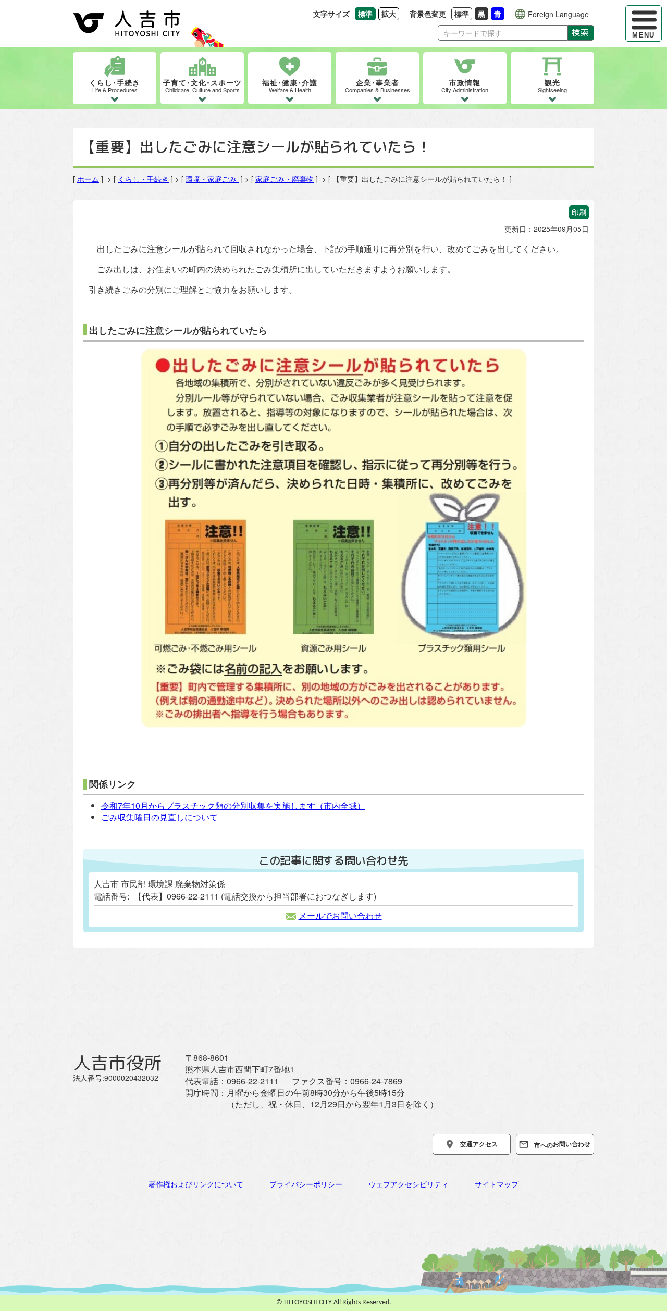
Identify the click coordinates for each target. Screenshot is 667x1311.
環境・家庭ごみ (212, 178)
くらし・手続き (143, 178)
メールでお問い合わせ (340, 915)
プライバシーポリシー (305, 1184)
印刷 (579, 212)
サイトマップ (496, 1184)
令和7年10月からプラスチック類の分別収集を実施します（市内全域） (233, 805)
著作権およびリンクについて (196, 1184)
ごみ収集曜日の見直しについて (159, 817)
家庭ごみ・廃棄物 (284, 178)
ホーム (88, 178)
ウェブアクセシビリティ (408, 1184)
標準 (463, 13)
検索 (581, 32)
